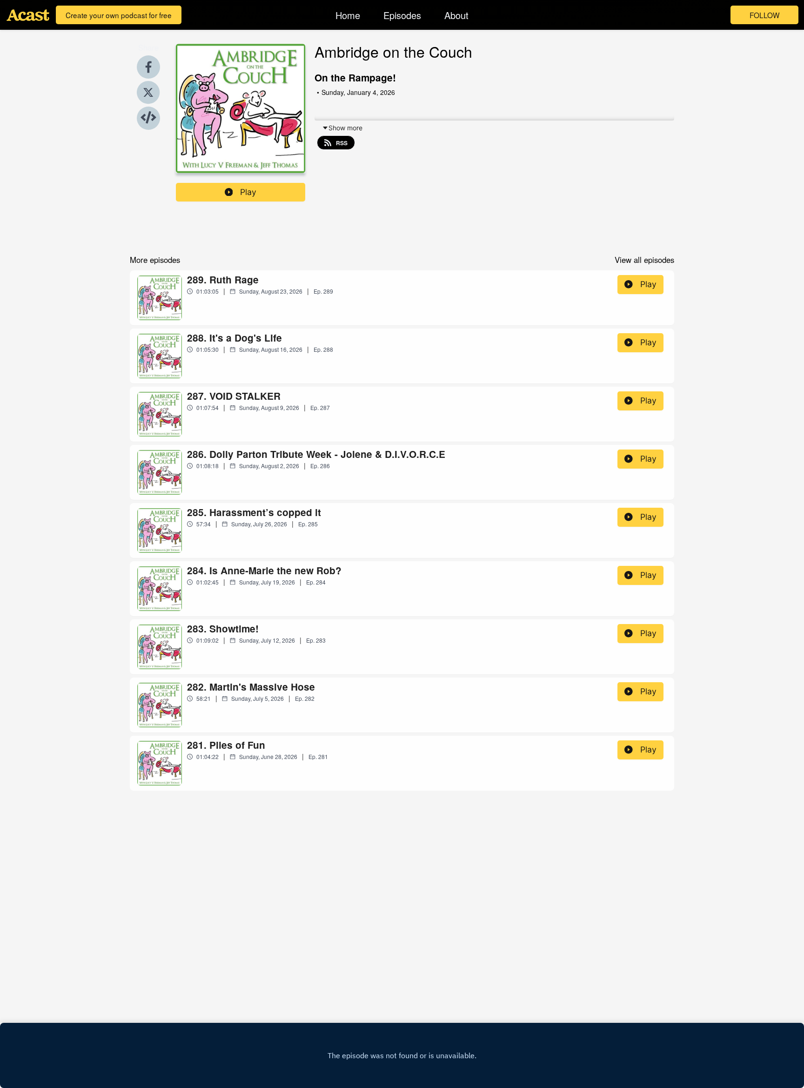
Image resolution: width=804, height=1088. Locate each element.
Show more (345, 128)
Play (248, 192)
